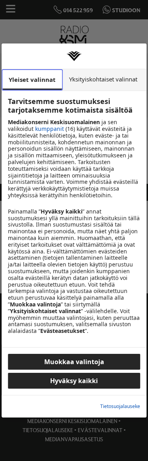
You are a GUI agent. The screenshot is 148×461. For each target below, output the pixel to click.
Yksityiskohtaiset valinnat (103, 79)
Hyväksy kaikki (74, 380)
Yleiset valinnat (32, 79)
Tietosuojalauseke (120, 406)
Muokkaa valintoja (74, 361)
